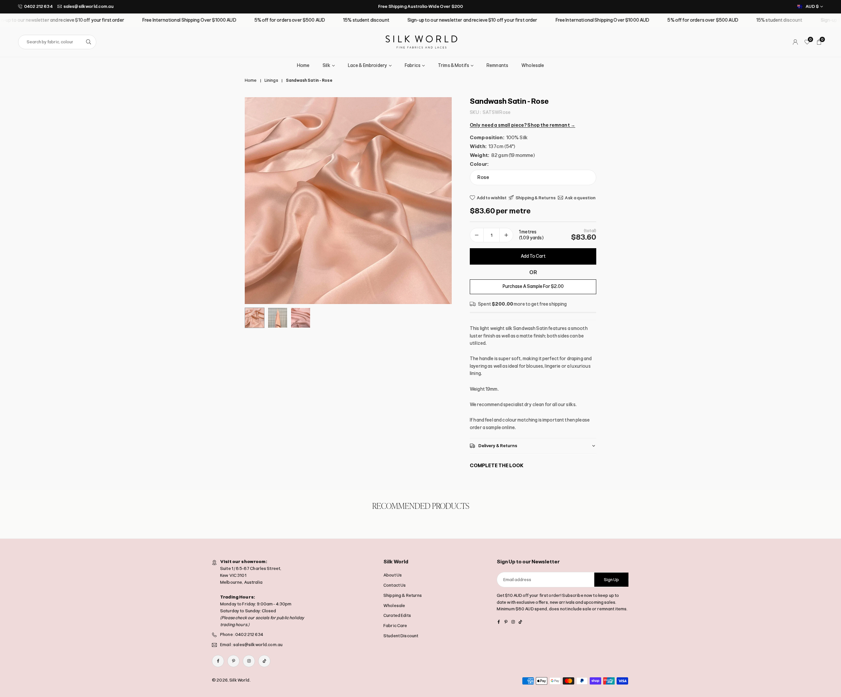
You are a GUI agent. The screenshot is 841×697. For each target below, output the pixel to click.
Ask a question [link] (580, 197)
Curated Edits (397, 615)
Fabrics (412, 65)
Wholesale (532, 65)
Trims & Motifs (453, 65)
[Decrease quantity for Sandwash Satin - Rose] (476, 235)
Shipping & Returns (402, 595)
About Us (392, 575)
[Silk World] (421, 41)
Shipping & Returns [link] (535, 197)
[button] (435, 200)
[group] (348, 200)
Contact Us (394, 585)
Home (303, 65)
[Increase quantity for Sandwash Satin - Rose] (506, 235)
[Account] (795, 42)
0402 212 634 (38, 6)
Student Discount (400, 635)
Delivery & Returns (497, 445)
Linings (271, 80)
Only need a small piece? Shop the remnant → (522, 125)
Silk (326, 65)
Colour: (479, 164)
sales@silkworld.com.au (88, 6)
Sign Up (611, 579)
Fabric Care (395, 625)
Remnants (497, 65)
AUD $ (812, 6)
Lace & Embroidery (367, 65)
